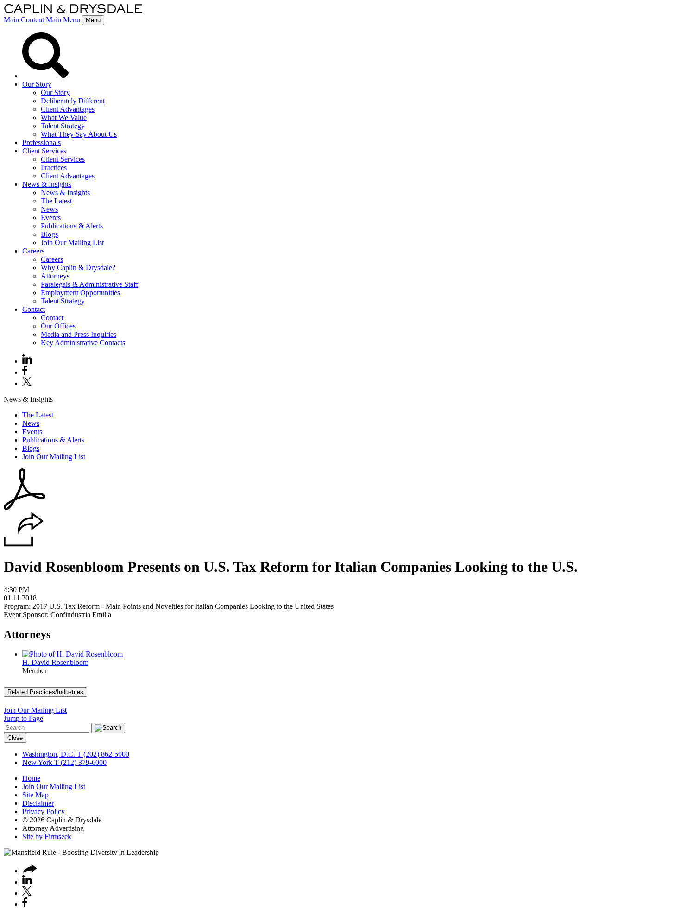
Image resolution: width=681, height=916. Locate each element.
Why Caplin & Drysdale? (78, 268)
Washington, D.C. (48, 754)
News (49, 209)
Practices (54, 167)
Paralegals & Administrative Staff (89, 284)
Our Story (36, 84)
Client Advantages (68, 109)
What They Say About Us (79, 134)
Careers (33, 251)
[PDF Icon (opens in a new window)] (24, 508)
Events (51, 217)
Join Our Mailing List (72, 242)
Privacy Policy (43, 811)
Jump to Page (23, 718)
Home (31, 778)
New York (37, 762)
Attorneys (55, 276)
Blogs (49, 234)
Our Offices (58, 326)
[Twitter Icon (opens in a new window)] (27, 383)
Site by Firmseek (46, 836)
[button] (24, 544)
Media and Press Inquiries (78, 334)
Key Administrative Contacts (83, 343)
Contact (33, 309)
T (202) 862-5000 (102, 754)
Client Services (44, 151)
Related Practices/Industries (45, 692)
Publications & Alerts (72, 226)
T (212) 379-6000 (79, 762)
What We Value (64, 117)
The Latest (56, 201)
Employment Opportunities (80, 293)
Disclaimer (38, 803)
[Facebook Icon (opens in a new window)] (24, 372)
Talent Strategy (63, 126)
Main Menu (63, 20)
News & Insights (46, 184)
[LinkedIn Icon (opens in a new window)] (27, 361)
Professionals (41, 142)
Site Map (35, 795)
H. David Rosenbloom (55, 662)
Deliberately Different (73, 101)
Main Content (24, 20)
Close (15, 737)
